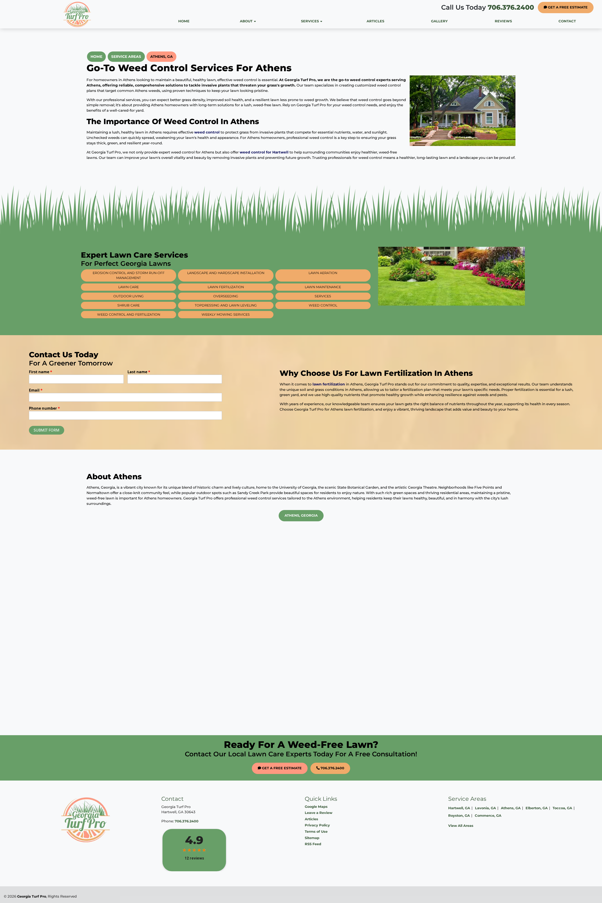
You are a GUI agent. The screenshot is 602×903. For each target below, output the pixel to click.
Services (323, 296)
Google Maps (316, 807)
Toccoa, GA (562, 808)
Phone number (44, 408)
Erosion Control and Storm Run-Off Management (129, 275)
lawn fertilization (329, 384)
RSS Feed (313, 844)
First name (40, 371)
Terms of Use (316, 831)
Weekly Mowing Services (226, 314)
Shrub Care (128, 305)
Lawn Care (128, 287)
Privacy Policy (317, 825)
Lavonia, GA (485, 808)
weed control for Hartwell (264, 152)
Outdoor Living (128, 296)
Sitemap (312, 838)
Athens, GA (161, 56)
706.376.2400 (487, 7)
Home (96, 56)
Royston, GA (459, 815)
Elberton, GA (537, 808)
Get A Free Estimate (567, 7)
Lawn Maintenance (323, 287)
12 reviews (194, 858)
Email (36, 390)
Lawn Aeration (323, 273)
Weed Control (323, 305)
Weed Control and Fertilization (128, 314)
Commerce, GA (488, 815)
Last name (138, 371)
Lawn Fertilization (226, 287)
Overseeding (225, 296)
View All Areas (460, 826)
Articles (311, 819)
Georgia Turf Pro (31, 896)
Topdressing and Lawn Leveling (226, 305)
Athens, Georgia (301, 515)
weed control (207, 132)
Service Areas (126, 56)
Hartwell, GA (459, 808)
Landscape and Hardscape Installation (225, 273)
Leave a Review (318, 813)
